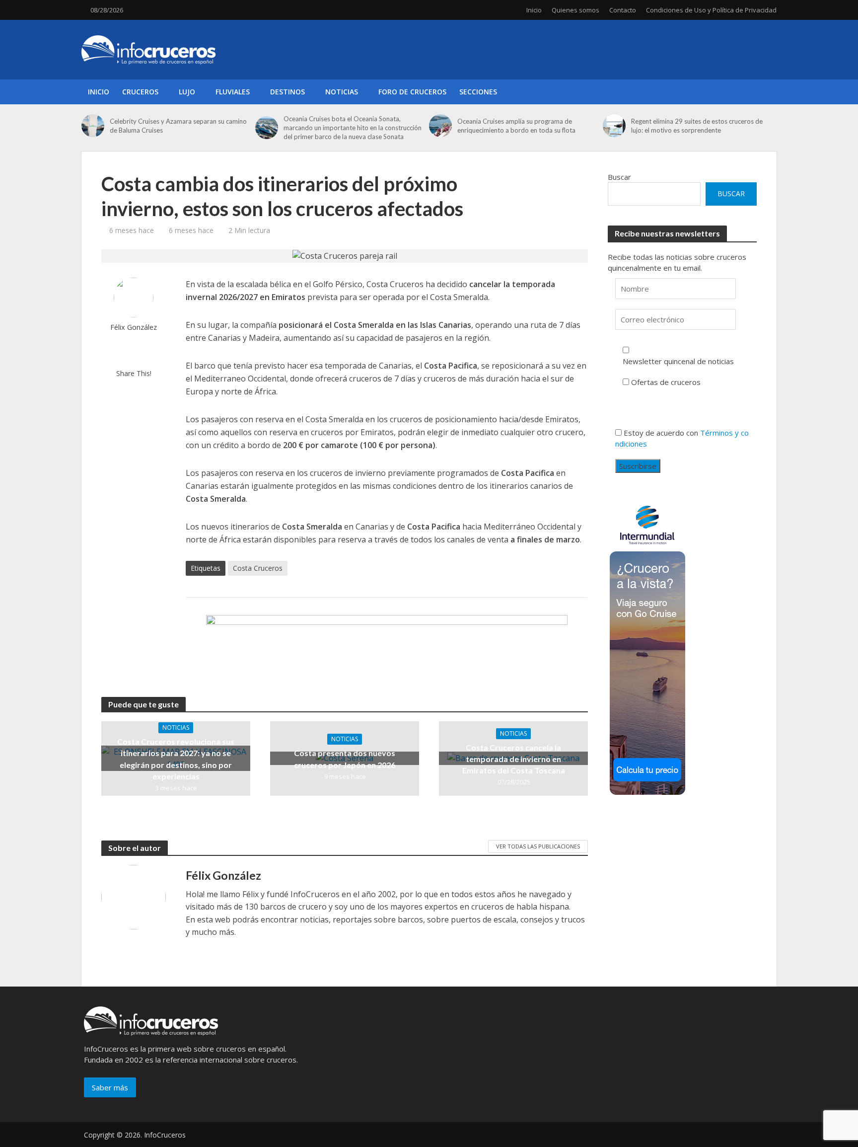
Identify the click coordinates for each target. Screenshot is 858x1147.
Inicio (534, 9)
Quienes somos (575, 9)
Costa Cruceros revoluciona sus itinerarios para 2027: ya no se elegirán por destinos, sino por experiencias (175, 758)
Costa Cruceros (258, 568)
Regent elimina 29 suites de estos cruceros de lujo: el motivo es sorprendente (697, 125)
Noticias (175, 727)
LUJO (187, 91)
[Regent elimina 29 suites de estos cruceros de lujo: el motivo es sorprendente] (614, 125)
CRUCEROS (140, 91)
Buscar (619, 177)
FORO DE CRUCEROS (412, 91)
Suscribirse (637, 466)
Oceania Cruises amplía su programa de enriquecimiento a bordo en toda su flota (516, 125)
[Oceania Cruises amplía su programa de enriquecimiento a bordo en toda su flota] (440, 125)
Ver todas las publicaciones (538, 846)
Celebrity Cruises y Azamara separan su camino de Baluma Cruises (178, 125)
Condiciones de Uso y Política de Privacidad (711, 9)
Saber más (110, 1087)
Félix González (133, 327)
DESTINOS (287, 91)
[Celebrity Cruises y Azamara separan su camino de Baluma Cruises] (93, 125)
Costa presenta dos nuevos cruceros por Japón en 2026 (344, 758)
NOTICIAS (341, 91)
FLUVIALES (232, 91)
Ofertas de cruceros (666, 382)
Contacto (622, 9)
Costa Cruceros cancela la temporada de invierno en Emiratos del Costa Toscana (513, 759)
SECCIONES (478, 91)
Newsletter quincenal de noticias (678, 361)
